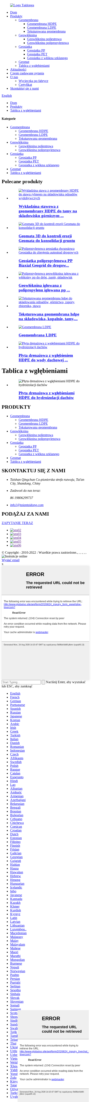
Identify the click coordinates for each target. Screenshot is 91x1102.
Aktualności (18, 69)
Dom (13, 12)
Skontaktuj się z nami (24, 88)
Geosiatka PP (36, 50)
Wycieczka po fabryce (33, 81)
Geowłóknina (28, 35)
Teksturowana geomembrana (46, 31)
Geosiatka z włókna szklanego (47, 58)
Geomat (24, 62)
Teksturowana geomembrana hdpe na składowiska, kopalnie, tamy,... (49, 316)
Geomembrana (28, 20)
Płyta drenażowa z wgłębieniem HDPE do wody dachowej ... (46, 357)
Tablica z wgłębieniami (34, 65)
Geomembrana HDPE (42, 24)
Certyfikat (25, 84)
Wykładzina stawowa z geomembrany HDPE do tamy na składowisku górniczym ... (48, 211)
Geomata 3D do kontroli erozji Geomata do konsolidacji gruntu (47, 238)
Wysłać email (10, 560)
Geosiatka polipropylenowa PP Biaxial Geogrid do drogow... (46, 263)
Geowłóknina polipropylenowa (48, 43)
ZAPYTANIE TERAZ (17, 523)
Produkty (16, 16)
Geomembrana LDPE (41, 27)
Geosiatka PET (37, 54)
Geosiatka (25, 46)
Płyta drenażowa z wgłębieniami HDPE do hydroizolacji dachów (46, 395)
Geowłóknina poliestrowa (44, 39)
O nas (14, 77)
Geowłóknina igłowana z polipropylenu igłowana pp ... (44, 287)
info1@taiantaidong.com (27, 505)
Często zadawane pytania (27, 73)
